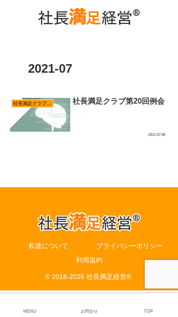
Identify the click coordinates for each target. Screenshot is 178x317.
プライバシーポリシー (129, 246)
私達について (48, 246)
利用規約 (89, 260)
